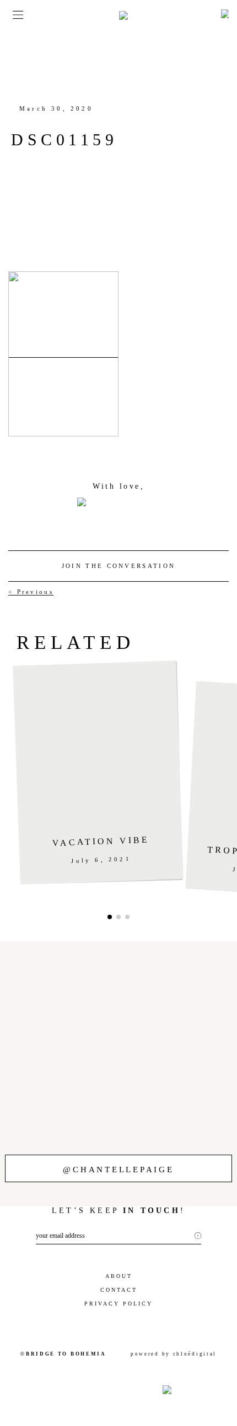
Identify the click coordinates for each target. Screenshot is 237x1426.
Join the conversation (118, 565)
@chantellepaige (118, 1169)
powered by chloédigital (174, 1354)
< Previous (30, 591)
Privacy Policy (118, 1304)
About (118, 1276)
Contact (118, 1290)
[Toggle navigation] (14, 15)
